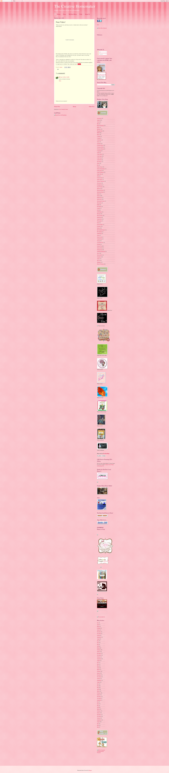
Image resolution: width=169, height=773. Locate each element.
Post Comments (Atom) (63, 109)
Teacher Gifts (99, 247)
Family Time (99, 170)
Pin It (98, 24)
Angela (61, 67)
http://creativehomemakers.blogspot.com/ (101, 75)
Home (58, 14)
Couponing (99, 150)
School (98, 235)
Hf (59, 77)
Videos (98, 258)
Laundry (98, 208)
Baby (98, 123)
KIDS (98, 204)
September (99, 637)
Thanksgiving (99, 249)
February (98, 628)
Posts (100, 52)
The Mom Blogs (106, 453)
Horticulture (99, 203)
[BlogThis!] (66, 67)
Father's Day (99, 174)
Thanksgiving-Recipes (101, 251)
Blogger (90, 770)
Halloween (99, 188)
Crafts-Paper (99, 156)
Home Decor (99, 199)
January (98, 630)
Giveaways (99, 183)
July (98, 622)
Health (98, 194)
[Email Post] (57, 69)
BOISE (98, 132)
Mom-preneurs (100, 215)
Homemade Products (101, 201)
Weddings (99, 262)
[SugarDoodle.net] (97, 534)
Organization (99, 219)
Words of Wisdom (100, 264)
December (99, 631)
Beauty (98, 127)
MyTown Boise (73, 14)
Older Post (91, 106)
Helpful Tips (99, 197)
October (98, 635)
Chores (98, 141)
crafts (98, 152)
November (99, 633)
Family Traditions (100, 172)
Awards (98, 122)
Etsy (98, 165)
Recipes (98, 228)
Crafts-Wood (99, 159)
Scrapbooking (99, 238)
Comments (101, 54)
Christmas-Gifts (100, 147)
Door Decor (99, 161)
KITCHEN (99, 206)
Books (98, 134)
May (98, 644)
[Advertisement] (101, 759)
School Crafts (99, 237)
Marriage (98, 213)
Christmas (99, 143)
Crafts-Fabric (99, 154)
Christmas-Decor (100, 145)
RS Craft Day (99, 231)
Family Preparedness (101, 168)
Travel (98, 253)
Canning (98, 138)
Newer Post (57, 106)
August (98, 639)
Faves (64, 14)
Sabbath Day (99, 233)
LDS (98, 210)
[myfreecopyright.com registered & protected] (101, 752)
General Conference (100, 181)
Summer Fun (99, 246)
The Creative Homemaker (74, 6)
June (98, 642)
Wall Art (98, 260)
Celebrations (99, 140)
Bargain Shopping (100, 125)
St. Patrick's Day (100, 242)
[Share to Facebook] (68, 67)
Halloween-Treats (100, 192)
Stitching (98, 244)
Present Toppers (100, 224)
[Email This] (65, 67)
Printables (99, 226)
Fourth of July (99, 177)
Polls (80, 14)
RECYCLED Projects (101, 230)
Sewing (98, 240)
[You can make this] (101, 617)
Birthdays (99, 129)
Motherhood (99, 217)
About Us (87, 14)
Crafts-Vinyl (99, 158)
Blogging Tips (99, 131)
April (98, 624)
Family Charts (99, 167)
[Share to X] (67, 67)
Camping (98, 136)
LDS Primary (99, 212)
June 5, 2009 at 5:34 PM (64, 77)
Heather (98, 195)
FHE (98, 176)
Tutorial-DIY (99, 255)
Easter (98, 163)
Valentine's (99, 256)
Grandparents (99, 185)
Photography (99, 221)
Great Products (100, 186)
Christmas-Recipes (100, 149)
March (98, 626)
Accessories (99, 118)
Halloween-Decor (100, 190)
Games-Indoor (99, 179)
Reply (60, 80)
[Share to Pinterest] (70, 67)
